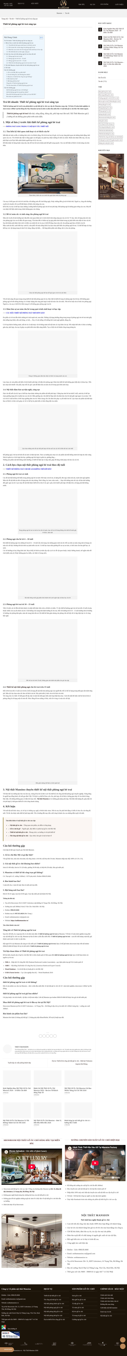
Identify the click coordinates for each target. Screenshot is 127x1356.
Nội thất (34, 3)
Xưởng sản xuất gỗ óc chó (106, 143)
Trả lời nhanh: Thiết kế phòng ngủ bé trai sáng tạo (18, 40)
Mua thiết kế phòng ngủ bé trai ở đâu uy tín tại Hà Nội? (21, 94)
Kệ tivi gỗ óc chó (103, 101)
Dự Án (92, 4)
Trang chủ (8, 3)
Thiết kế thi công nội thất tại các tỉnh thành (110, 137)
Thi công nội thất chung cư (106, 124)
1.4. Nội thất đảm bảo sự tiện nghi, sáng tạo (18, 51)
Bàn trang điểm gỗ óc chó (106, 95)
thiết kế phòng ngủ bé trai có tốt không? (17, 90)
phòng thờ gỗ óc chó (104, 114)
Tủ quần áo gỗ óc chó (116, 140)
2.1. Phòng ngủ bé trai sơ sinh (14, 56)
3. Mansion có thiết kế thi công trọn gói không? (19, 76)
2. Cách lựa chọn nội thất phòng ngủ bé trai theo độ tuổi (20, 54)
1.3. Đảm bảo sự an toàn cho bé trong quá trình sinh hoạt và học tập (24, 49)
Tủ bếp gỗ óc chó (103, 140)
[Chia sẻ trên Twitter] (44, 1036)
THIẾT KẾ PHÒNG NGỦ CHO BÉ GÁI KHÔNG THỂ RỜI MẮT (28, 469)
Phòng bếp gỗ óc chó (104, 104)
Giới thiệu (119, 4)
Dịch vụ (21, 3)
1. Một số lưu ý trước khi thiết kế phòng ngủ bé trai (18, 43)
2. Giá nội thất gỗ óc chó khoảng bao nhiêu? (18, 74)
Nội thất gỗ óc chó (115, 101)
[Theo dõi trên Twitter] (119, 1351)
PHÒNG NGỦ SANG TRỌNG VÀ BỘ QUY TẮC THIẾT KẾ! (27, 126)
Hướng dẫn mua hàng (107, 1304)
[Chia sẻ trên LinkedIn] (55, 1036)
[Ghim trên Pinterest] (51, 1036)
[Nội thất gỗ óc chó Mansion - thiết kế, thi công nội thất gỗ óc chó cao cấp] (63, 4)
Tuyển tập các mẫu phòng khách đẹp (19, 1063)
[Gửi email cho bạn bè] (47, 1036)
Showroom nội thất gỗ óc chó (107, 117)
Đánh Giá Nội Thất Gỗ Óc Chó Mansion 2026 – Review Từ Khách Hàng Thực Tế (46, 1090)
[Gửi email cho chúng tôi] (124, 1351)
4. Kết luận (7, 67)
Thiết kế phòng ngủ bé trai (17, 113)
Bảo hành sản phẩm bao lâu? (14, 96)
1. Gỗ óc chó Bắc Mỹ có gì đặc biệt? (16, 72)
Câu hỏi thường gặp (9, 70)
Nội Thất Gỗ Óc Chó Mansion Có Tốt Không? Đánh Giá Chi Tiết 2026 (16, 1122)
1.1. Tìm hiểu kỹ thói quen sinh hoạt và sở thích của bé (21, 45)
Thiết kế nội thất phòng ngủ (18, 687)
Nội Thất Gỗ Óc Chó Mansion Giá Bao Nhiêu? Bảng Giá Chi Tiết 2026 (77, 1089)
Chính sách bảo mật (106, 1295)
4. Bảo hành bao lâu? (12, 79)
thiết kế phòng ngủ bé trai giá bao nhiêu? (17, 92)
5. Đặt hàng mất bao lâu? (13, 81)
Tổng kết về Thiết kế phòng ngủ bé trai (16, 83)
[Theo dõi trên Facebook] (109, 1351)
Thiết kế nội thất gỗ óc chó (106, 133)
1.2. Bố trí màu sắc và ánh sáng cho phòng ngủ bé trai (20, 47)
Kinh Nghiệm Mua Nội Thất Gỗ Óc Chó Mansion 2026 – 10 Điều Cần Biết (17, 1089)
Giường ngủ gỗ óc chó (105, 98)
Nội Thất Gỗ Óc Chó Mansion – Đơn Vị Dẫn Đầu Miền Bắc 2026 (47, 1122)
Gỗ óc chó (8, 5)
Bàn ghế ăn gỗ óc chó (105, 91)
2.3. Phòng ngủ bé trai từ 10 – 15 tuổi (16, 60)
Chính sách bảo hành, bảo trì (109, 1301)
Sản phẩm (104, 4)
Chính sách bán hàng (107, 1298)
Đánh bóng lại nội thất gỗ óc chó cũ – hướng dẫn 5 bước (77, 1122)
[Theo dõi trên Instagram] (114, 1351)
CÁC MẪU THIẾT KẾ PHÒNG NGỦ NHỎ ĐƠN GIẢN (25, 313)
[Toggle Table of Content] (40, 37)
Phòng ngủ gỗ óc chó (104, 111)
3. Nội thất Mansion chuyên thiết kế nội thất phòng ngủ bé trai (21, 65)
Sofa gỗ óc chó (103, 120)
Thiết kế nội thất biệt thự (105, 130)
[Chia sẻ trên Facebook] (40, 1036)
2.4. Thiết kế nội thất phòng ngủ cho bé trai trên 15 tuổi (21, 63)
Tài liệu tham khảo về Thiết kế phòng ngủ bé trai (19, 85)
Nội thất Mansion (43, 799)
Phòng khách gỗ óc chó (105, 108)
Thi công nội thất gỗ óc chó (106, 127)
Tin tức (81, 4)
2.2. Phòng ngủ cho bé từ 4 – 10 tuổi (16, 58)
